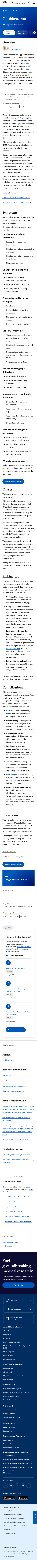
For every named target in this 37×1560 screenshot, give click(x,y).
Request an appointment (13, 481)
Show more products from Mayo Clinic (15, 202)
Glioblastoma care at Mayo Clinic (13, 857)
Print (9, 928)
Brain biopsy (6, 1075)
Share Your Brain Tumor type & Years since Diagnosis (18, 1013)
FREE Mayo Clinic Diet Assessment (17, 1217)
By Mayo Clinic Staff (9, 851)
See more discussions (15, 1030)
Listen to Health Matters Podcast (16, 1202)
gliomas (25, 69)
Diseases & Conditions (13, 11)
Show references (8, 1045)
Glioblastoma (14, 18)
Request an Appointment (14, 25)
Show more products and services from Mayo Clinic (15, 1161)
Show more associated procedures (14, 1091)
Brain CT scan (7, 1081)
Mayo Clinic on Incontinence (14, 1207)
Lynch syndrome (13, 648)
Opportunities (14, 107)
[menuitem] (9, 32)
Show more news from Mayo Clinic (14, 1139)
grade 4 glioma (21, 118)
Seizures (10, 710)
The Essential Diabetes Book (14, 1212)
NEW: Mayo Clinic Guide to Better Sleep (18, 1197)
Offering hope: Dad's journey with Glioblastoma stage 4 (17, 990)
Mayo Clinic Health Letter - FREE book (18, 1222)
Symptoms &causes (9, 32)
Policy (5, 107)
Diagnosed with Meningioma (15, 968)
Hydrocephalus (12, 774)
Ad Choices (24, 107)
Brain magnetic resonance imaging (14, 1086)
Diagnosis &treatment (22, 32)
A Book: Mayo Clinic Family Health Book (16, 197)
